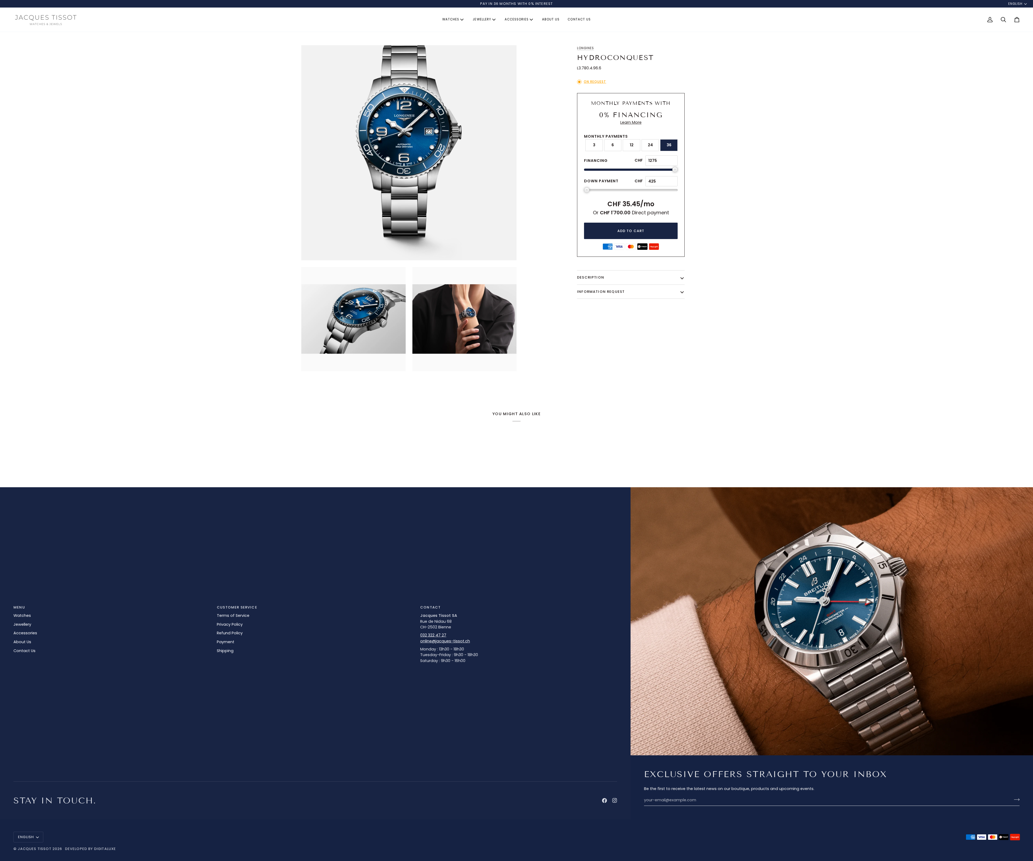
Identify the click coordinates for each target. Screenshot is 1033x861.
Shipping (225, 650)
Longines (585, 48)
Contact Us (24, 650)
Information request (601, 291)
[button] (453, 20)
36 (669, 145)
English (1015, 4)
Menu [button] (19, 607)
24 (650, 145)
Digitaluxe (105, 848)
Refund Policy (230, 633)
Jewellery (22, 624)
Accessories (25, 633)
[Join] (1015, 799)
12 (632, 145)
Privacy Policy (230, 624)
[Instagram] (614, 800)
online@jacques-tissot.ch (445, 641)
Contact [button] (430, 607)
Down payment (601, 181)
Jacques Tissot (34, 848)
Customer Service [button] (237, 607)
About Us (22, 642)
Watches (22, 615)
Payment (225, 642)
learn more (631, 122)
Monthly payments (606, 136)
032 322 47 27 (433, 635)
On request (595, 82)
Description (590, 277)
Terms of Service (233, 615)
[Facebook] (604, 800)
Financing (596, 160)
